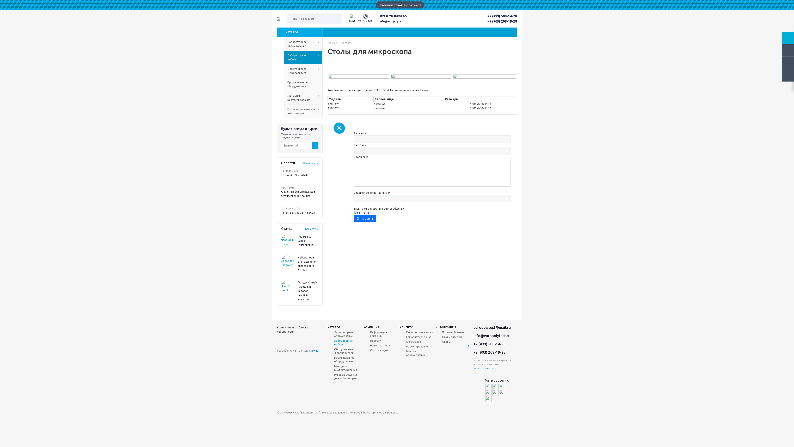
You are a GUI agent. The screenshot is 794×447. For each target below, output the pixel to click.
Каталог (292, 32)
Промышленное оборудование (344, 359)
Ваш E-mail (360, 145)
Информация (445, 327)
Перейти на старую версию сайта (400, 5)
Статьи (446, 341)
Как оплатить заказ (418, 336)
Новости (375, 340)
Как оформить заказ (419, 332)
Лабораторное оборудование (343, 334)
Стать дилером (452, 336)
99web (315, 350)
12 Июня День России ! (295, 174)
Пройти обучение (453, 332)
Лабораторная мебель (343, 342)
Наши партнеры (380, 345)
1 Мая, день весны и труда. (298, 212)
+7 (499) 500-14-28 (502, 16)
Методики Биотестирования (345, 368)
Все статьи (311, 229)
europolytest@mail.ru (393, 15)
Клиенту (406, 327)
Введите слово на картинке (372, 192)
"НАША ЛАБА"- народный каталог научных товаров (307, 290)
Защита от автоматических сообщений (379, 208)
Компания (371, 327)
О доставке (413, 341)
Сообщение (361, 156)
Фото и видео (379, 350)
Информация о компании (379, 334)
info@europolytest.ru (393, 21)
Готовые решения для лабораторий (345, 376)
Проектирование (417, 346)
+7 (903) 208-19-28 (502, 21)
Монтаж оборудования (415, 353)
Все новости (310, 163)
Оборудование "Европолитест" (344, 351)
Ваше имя (360, 133)
